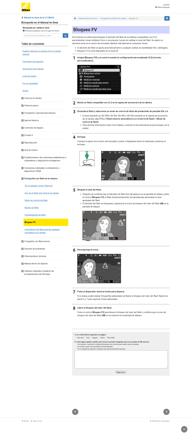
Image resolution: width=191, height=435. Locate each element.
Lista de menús (29, 76)
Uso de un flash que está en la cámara (42, 193)
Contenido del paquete (32, 61)
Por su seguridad (30, 83)
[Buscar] (65, 35)
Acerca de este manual (33, 69)
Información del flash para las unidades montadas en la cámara (42, 231)
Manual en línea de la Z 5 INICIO (39, 17)
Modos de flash (32, 207)
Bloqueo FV (30, 222)
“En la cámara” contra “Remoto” (39, 186)
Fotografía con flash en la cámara (113, 18)
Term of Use (37, 421)
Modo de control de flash (36, 200)
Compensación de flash (35, 215)
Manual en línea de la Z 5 (88, 18)
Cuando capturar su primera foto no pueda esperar (41, 53)
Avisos (25, 90)
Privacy (26, 421)
